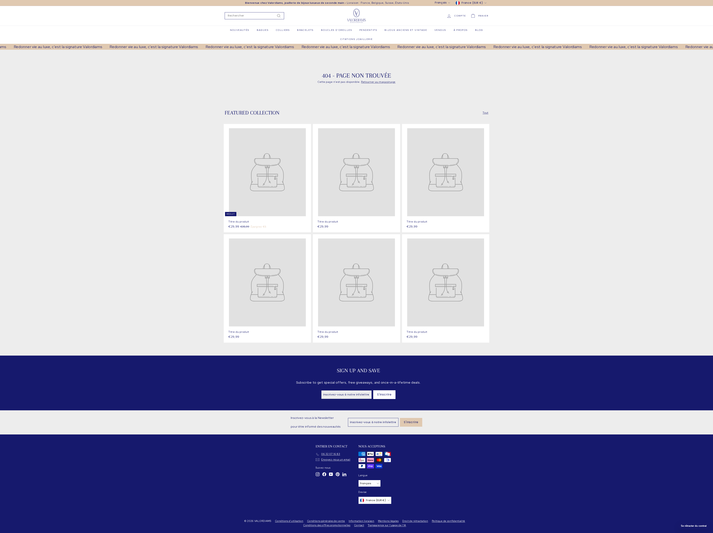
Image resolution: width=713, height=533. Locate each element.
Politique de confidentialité (448, 521)
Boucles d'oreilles (336, 30)
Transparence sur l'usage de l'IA (387, 525)
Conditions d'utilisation (289, 521)
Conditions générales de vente (326, 521)
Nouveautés (239, 30)
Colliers (283, 30)
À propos (461, 30)
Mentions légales (388, 521)
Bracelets (305, 30)
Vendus (440, 30)
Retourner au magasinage (378, 82)
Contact (359, 525)
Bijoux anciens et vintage (406, 30)
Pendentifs (368, 30)
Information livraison (361, 521)
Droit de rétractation (415, 521)
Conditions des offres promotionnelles (326, 525)
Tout (485, 112)
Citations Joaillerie (356, 39)
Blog (479, 30)
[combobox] (254, 15)
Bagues (262, 30)
